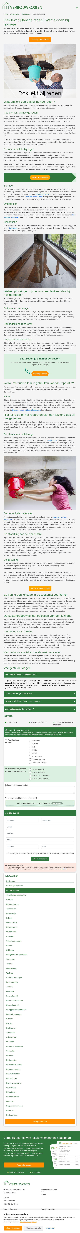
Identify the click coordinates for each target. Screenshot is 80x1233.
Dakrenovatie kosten (14, 1065)
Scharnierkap (11, 1037)
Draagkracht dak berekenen (16, 955)
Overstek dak (11, 932)
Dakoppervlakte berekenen (16, 1010)
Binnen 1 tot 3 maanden (40, 776)
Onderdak (10, 1042)
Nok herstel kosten (13, 1074)
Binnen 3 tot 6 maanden (40, 779)
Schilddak (10, 950)
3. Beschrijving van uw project (16, 785)
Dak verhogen (11, 1078)
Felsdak (9, 918)
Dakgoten (10, 1055)
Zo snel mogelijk (38, 769)
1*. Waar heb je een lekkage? (12, 741)
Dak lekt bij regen (38, 14)
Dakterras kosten (12, 1097)
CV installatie (37, 756)
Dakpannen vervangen (14, 1106)
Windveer (9, 900)
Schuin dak (10, 1032)
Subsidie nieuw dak (13, 941)
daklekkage (13, 228)
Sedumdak (10, 1051)
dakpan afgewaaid (42, 194)
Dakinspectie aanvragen (40, 588)
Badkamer (36, 741)
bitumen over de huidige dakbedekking (26, 410)
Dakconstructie (11, 927)
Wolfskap (9, 973)
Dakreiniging (11, 1087)
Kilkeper (9, 1019)
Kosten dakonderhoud (14, 1000)
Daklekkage (25, 14)
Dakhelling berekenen (14, 1046)
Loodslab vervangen (13, 1014)
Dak (33, 747)
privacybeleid (63, 869)
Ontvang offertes (40, 374)
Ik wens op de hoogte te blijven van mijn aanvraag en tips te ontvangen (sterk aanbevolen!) (41, 853)
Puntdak (9, 945)
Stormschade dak (12, 1005)
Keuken (35, 744)
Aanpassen (50, 1228)
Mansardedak (11, 968)
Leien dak (10, 1101)
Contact (43, 1194)
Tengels (9, 964)
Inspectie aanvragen (40, 177)
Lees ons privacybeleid (28, 1222)
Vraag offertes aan (40, 1122)
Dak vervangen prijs (13, 1083)
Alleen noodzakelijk (33, 1228)
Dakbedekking (11, 1115)
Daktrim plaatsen (12, 904)
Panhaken (10, 936)
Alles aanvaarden (13, 1228)
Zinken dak (10, 959)
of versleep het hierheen (33, 803)
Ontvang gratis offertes (40, 39)
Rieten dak (10, 1110)
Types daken (11, 909)
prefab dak (10, 991)
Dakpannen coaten (13, 1069)
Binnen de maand (38, 773)
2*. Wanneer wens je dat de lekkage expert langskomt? (15, 770)
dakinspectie (53, 440)
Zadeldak (9, 987)
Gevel (34, 753)
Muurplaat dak (11, 923)
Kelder (34, 750)
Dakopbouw (10, 1092)
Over (42, 1191)
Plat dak (9, 1023)
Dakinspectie (11, 1060)
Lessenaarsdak (12, 982)
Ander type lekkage (39, 763)
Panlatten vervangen (14, 977)
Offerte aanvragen (40, 859)
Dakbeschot (10, 1028)
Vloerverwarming (38, 759)
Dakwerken (14, 14)
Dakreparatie (11, 913)
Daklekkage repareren (14, 886)
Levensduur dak (12, 996)
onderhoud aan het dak (34, 197)
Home (6, 14)
